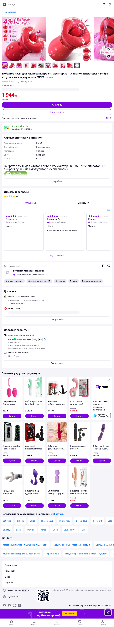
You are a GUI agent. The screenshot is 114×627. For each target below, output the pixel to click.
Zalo (110, 521)
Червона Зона (52, 553)
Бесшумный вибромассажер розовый (72, 544)
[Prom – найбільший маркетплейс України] (4, 4)
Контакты (60, 281)
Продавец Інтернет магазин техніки (19, 118)
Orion (55, 529)
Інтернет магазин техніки (28, 270)
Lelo (83, 529)
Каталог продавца (14, 281)
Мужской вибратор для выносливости (21, 553)
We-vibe (30, 529)
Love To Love (69, 529)
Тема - (14, 590)
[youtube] (4, 605)
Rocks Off (97, 521)
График (73, 281)
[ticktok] (19, 605)
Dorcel (43, 529)
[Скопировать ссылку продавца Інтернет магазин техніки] (103, 265)
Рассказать (70, 613)
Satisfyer (7, 521)
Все (108, 210)
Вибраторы (57, 513)
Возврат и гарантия (91, 281)
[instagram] (14, 605)
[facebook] (9, 605)
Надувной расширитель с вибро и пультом (85, 553)
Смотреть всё (57, 319)
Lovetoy (6, 529)
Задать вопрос (57, 255)
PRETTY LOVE (47, 521)
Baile (18, 529)
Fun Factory (64, 521)
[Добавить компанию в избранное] (108, 265)
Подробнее (57, 181)
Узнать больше (15, 303)
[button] (57, 105)
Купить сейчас (57, 112)
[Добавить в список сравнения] (108, 49)
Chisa (32, 521)
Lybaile (20, 521)
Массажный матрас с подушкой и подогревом (25, 544)
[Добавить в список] (108, 56)
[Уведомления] (110, 4)
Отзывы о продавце (39, 281)
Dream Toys (81, 521)
